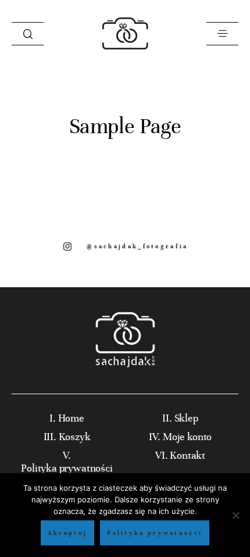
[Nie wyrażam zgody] (235, 515)
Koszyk (75, 436)
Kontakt (187, 455)
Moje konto (187, 436)
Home (71, 418)
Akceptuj (67, 533)
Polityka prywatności (66, 468)
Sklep (186, 418)
